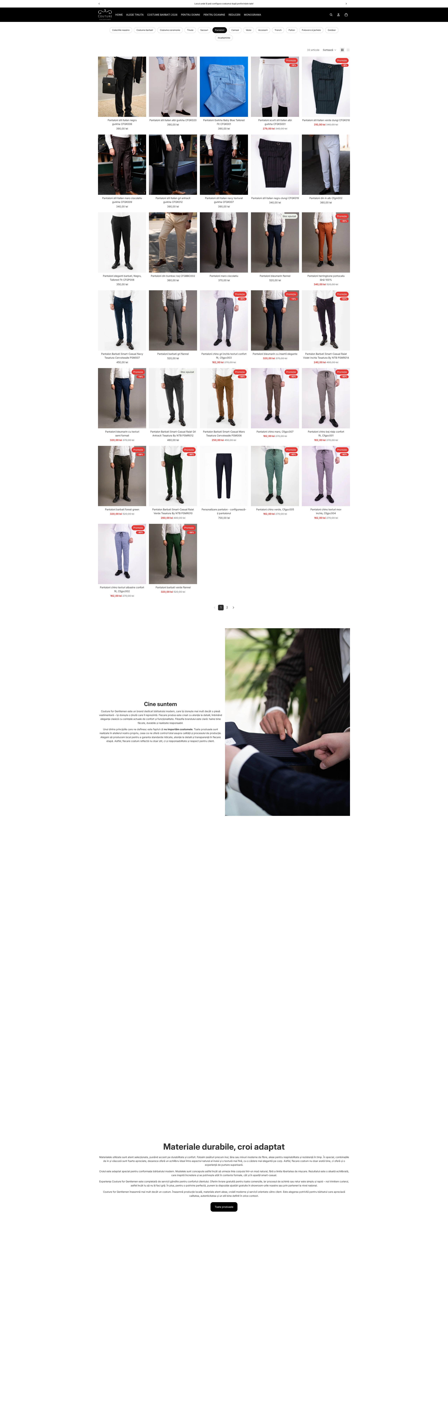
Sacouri (204, 30)
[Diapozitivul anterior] (103, 87)
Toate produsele (224, 1206)
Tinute (190, 30)
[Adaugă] (141, 345)
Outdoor (332, 30)
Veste (248, 30)
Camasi (235, 30)
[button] (329, 50)
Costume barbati (144, 30)
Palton (292, 30)
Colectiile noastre (121, 30)
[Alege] (141, 111)
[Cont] (338, 15)
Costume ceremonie (170, 30)
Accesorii (263, 30)
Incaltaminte (224, 37)
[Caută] (331, 15)
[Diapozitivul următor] (141, 87)
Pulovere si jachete (311, 30)
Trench (278, 30)
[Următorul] (233, 607)
